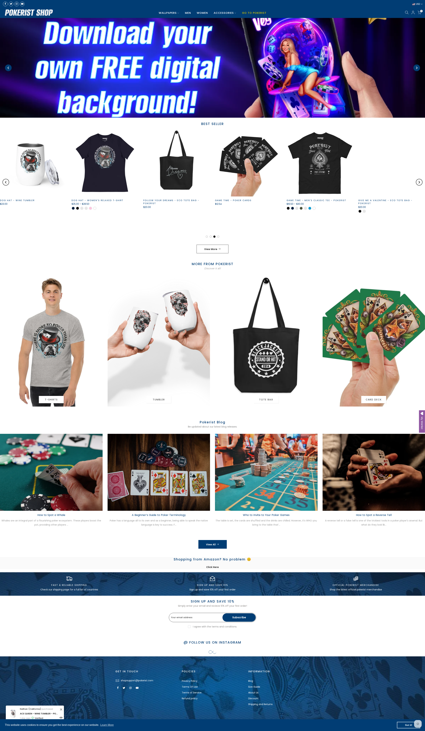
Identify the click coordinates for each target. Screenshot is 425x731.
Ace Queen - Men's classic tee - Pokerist (339, 200)
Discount (253, 698)
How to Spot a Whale (51, 515)
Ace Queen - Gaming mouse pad (261, 200)
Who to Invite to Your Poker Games (266, 515)
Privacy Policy (189, 681)
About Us (253, 692)
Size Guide (254, 686)
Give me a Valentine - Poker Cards (119, 200)
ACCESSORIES (224, 13)
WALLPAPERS (168, 13)
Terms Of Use (190, 686)
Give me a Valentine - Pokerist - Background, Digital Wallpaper (189, 224)
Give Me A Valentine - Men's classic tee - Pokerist (53, 202)
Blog (250, 681)
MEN (188, 13)
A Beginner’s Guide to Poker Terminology (159, 515)
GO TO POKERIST (254, 13)
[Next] (416, 67)
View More (210, 249)
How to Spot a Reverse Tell (374, 515)
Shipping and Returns (260, 704)
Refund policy (190, 698)
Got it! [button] (408, 725)
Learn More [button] (107, 725)
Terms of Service (192, 692)
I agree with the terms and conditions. (214, 626)
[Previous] (8, 67)
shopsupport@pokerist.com (137, 680)
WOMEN (202, 13)
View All (211, 544)
